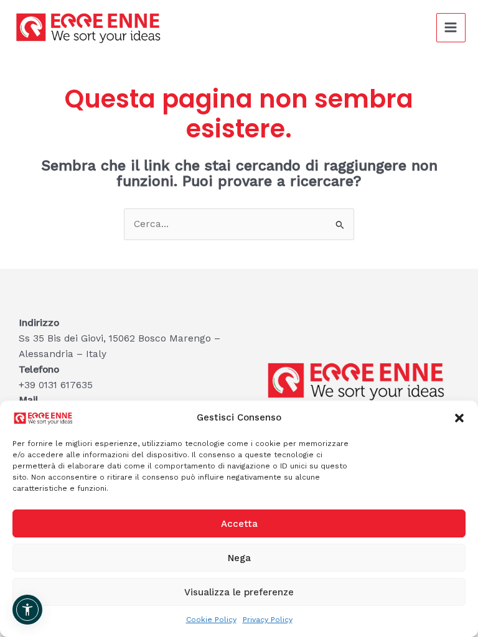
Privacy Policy (268, 619)
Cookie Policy (211, 619)
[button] (459, 418)
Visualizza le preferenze (239, 592)
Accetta (239, 523)
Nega (239, 558)
